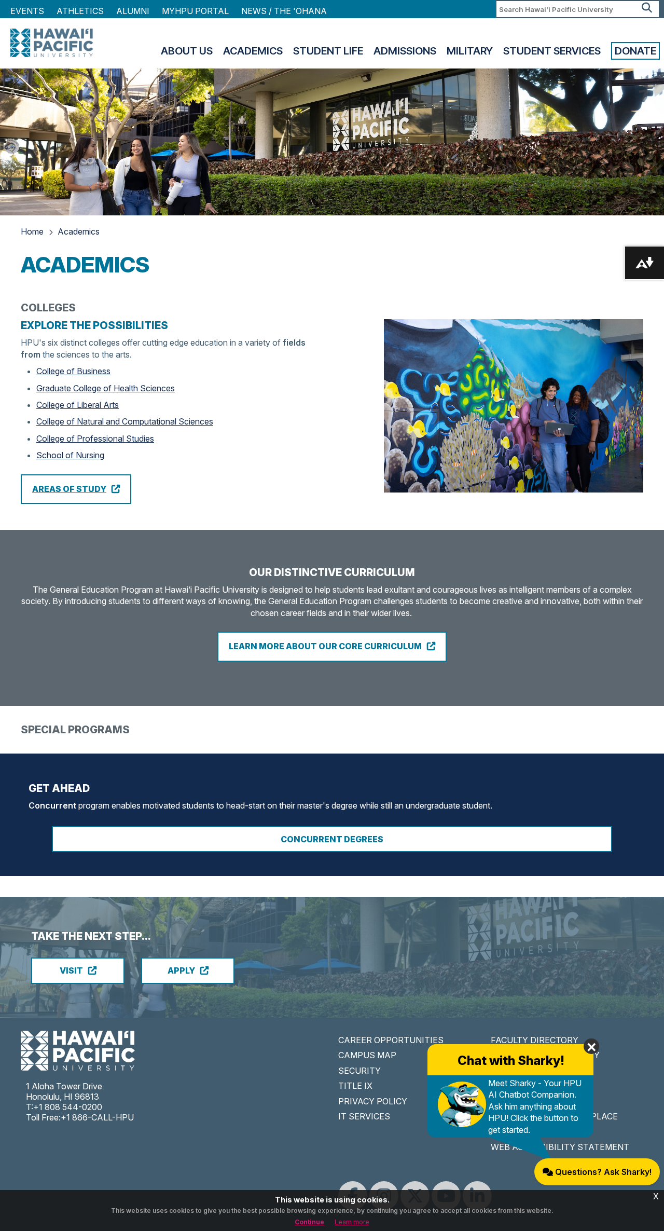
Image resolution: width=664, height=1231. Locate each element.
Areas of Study (69, 489)
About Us (187, 51)
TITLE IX (355, 1085)
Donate (635, 51)
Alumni (132, 11)
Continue (309, 1222)
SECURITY (359, 1070)
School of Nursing (70, 455)
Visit (71, 970)
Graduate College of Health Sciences (105, 388)
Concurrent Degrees (332, 839)
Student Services (552, 51)
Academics (253, 51)
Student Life (328, 51)
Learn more (352, 1222)
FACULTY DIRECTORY (534, 1040)
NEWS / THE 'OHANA (284, 11)
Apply (181, 970)
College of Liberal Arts (77, 405)
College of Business (73, 371)
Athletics (80, 11)
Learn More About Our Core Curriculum (325, 646)
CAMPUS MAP (367, 1055)
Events (27, 11)
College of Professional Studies (95, 438)
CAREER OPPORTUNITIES (391, 1040)
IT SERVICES (364, 1116)
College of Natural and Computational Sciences (124, 421)
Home (32, 231)
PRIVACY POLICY (372, 1101)
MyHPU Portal (195, 11)
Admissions (405, 51)
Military (470, 51)
